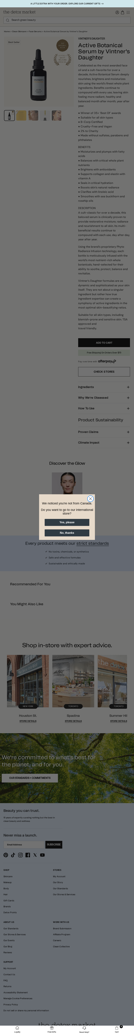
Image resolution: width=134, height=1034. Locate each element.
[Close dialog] (90, 499)
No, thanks (67, 532)
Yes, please (67, 522)
